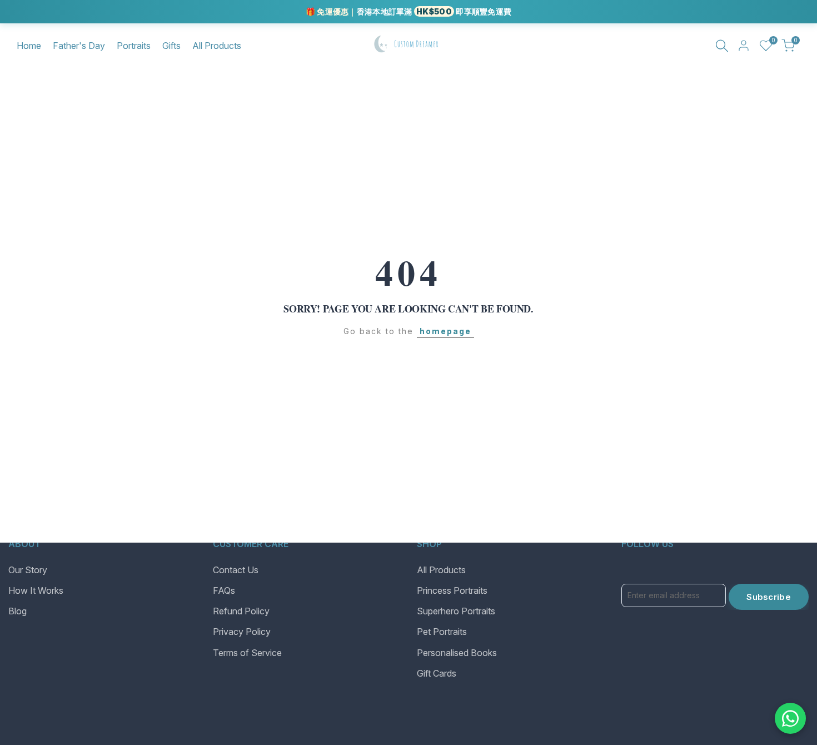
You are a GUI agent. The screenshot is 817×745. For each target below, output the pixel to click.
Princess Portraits (452, 590)
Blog (17, 611)
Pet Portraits (442, 631)
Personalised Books (457, 652)
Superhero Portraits (456, 611)
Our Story (27, 569)
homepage (445, 331)
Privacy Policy (242, 631)
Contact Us (235, 569)
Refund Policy (241, 611)
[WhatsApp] (790, 718)
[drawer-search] (722, 45)
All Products (441, 569)
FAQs (224, 590)
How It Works (35, 590)
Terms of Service (247, 652)
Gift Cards (436, 673)
